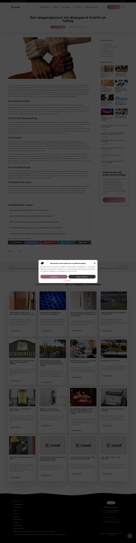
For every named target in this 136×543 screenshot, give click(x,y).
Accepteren (53, 277)
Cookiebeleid (67, 280)
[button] (95, 263)
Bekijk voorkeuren (82, 277)
